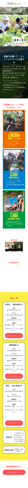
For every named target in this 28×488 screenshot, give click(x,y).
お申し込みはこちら (14, 335)
